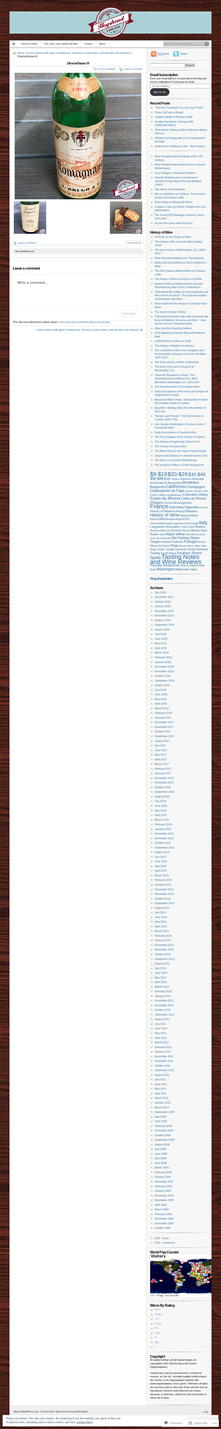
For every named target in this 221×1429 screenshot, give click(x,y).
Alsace (175, 479)
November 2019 (164, 615)
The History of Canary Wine (171, 446)
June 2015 (161, 861)
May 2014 (160, 921)
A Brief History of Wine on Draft (173, 341)
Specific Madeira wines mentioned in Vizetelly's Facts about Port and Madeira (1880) (178, 181)
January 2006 (163, 1190)
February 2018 (163, 712)
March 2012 (162, 1042)
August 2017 (162, 741)
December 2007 (164, 1181)
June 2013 (161, 972)
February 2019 (163, 657)
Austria (154, 482)
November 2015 (164, 838)
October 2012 (163, 1009)
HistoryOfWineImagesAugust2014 (170, 519)
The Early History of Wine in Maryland (177, 362)
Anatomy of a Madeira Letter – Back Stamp (180, 146)
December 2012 (164, 1000)
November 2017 (164, 727)
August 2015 (162, 852)
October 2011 (162, 1065)
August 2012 (162, 1019)
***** (157, 1310)
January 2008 (163, 1176)
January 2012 (163, 1051)
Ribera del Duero (160, 545)
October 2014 (163, 898)
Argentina (185, 478)
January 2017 (163, 773)
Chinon (153, 495)
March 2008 (162, 1167)
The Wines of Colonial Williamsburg (176, 460)
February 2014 (163, 935)
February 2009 (163, 1126)
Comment (128, 313)
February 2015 (163, 879)
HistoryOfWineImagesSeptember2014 (170, 523)
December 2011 (164, 1056)
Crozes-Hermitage (174, 502)
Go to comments (106, 69)
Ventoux (184, 565)
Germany (176, 507)
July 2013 (160, 968)
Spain (155, 557)
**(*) (157, 1333)
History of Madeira (162, 511)
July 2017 (160, 745)
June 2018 (161, 694)
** (156, 1337)
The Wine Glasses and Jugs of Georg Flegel (180, 450)
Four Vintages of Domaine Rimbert (175, 173)
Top (206, 1412)
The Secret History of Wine (170, 312)
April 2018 (161, 703)
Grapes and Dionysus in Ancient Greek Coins (181, 455)
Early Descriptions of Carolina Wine (175, 432)
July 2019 (160, 634)
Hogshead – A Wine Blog (110, 13)
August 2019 (162, 629)
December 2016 (164, 778)
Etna (189, 502)
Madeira (200, 526)
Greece (204, 507)
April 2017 (161, 759)
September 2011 (164, 1070)
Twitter (184, 53)
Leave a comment (132, 69)
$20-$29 (178, 474)
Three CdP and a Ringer (169, 112)
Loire (191, 526)
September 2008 (164, 1139)
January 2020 (163, 606)
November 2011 (164, 1060)
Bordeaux (191, 482)
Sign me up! (159, 92)
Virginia (193, 565)
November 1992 (164, 1223)
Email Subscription (164, 75)
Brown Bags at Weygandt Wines (173, 202)
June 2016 (161, 805)
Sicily (191, 549)
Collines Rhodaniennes (170, 495)
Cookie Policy (85, 1422)
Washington (165, 569)
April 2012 (161, 1037)
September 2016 (164, 791)
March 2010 (162, 1107)
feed (163, 53)
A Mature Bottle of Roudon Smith (174, 117)
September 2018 (164, 680)
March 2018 (162, 708)
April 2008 (161, 1163)
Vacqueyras (171, 565)
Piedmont (177, 541)
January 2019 (163, 662)
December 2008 (164, 1130)
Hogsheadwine (161, 578)
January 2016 (163, 829)
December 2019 (164, 611)
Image (194, 523)
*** (156, 1328)
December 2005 (164, 1195)
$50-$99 (156, 479)
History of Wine (29, 43)
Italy (203, 522)
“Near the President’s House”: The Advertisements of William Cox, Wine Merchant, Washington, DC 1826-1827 (177, 379)
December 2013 (164, 945)
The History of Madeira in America (174, 345)
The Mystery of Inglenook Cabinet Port (177, 441)
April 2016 (161, 815)
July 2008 (160, 1149)
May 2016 (160, 810)
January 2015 (163, 884)
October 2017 (163, 731)
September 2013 (164, 959)
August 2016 (162, 796)
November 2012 (164, 1005)
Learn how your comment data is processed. (84, 322)
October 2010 (163, 1102)
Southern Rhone (189, 553)
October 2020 (163, 601)
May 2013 (160, 977)
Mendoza (155, 530)
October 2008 (163, 1135)
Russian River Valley (189, 545)
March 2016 (162, 819)
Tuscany (156, 565)
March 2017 (162, 764)
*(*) (157, 1342)
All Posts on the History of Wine (173, 237)
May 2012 (160, 1033)
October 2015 (163, 842)
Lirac (184, 526)
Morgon (187, 530)
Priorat (201, 541)
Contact (88, 43)
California (175, 486)
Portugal (190, 541)
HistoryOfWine (189, 515)
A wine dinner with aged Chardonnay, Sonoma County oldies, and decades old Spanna (78, 53)
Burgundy (157, 487)
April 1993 (161, 1204)
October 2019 (163, 620)
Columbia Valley (195, 494)
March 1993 (162, 1209)
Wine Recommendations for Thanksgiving (179, 258)
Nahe (162, 534)
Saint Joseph (166, 549)
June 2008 (161, 1153)
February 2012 (163, 1047)
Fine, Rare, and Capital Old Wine (61, 43)
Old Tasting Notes (185, 538)
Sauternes (181, 549)
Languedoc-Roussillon (165, 526)
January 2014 (163, 940)
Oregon (155, 541)
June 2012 (161, 1028)
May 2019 (160, 643)
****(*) (158, 1314)
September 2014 (164, 903)
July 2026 (160, 592)
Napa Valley (175, 534)
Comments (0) (134, 243)
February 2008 (163, 1172)
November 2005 (164, 1200)
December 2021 (164, 597)
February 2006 (163, 1186)
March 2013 (162, 986)
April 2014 (161, 926)
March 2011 (162, 1098)
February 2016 (163, 824)
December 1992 (164, 1218)
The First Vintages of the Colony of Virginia (180, 436)
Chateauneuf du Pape (167, 490)
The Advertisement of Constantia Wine (177, 386)
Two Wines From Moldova (170, 189)
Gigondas (192, 507)
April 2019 (161, 648)
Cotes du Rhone (165, 498)
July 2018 (160, 689)
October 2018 (163, 675)
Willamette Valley (186, 569)
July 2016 (160, 801)
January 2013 (163, 996)
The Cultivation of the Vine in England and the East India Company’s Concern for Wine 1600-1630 (180, 354)
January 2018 (163, 717)
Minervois (165, 530)
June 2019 (161, 638)
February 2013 (163, 991)
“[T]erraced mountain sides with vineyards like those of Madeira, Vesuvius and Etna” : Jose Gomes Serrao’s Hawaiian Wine (181, 320)
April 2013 (161, 982)
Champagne (195, 487)
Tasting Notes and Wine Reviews (176, 559)
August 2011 (162, 1074)
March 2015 (162, 875)
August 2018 (162, 685)
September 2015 (164, 847)
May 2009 (160, 1116)
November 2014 (164, 893)
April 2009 (161, 1121)
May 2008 (160, 1158)
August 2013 (162, 963)
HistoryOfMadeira (186, 511)
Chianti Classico (193, 491)
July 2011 (160, 1079)
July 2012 (160, 1023)
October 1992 (163, 1227)
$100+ (167, 478)
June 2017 (161, 750)
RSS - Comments (165, 1242)
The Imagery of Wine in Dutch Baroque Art (179, 464)
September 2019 (164, 624)
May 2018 (160, 699)
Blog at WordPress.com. (26, 1411)
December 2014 (164, 889)
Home (14, 44)
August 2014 (162, 908)
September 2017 (164, 736)
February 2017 (163, 768)
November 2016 (164, 782)
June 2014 (161, 917)
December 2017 (164, 722)
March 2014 (162, 931)
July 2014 (160, 912)
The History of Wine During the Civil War (178, 279)
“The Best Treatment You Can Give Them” (179, 107)
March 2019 (162, 652)
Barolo (163, 482)
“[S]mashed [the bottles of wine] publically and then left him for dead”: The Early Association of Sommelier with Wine (181, 295)
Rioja (174, 545)
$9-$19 (158, 474)
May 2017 (160, 754)
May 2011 (160, 1088)
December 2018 (164, 666)
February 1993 (163, 1214)
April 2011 (161, 1093)
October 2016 (163, 787)
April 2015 (161, 870)
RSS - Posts (162, 1238)
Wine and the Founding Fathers (173, 328)
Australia (198, 478)
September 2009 (164, 1112)
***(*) (158, 1324)
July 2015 (160, 856)
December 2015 (164, 833)
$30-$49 (196, 474)
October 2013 (163, 954)
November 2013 (164, 949)
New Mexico (192, 534)
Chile (205, 491)
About (102, 43)
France (159, 506)
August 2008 (162, 1144)
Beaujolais (175, 482)
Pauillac (166, 541)
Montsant (176, 530)
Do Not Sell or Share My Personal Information (64, 1411)
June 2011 (161, 1084)
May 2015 (160, 866)
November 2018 (164, 671)
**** (157, 1319)
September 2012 (164, 1014)
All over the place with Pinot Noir (174, 223)
